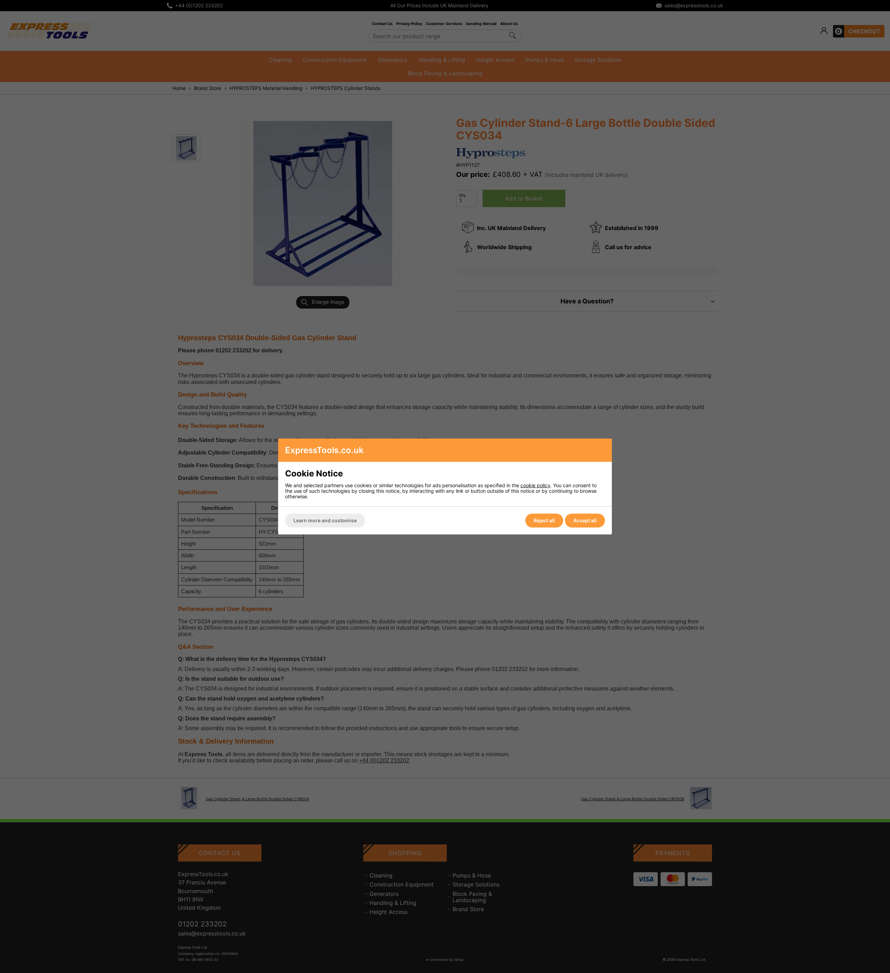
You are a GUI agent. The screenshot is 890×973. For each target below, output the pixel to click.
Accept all (585, 520)
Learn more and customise (325, 520)
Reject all (544, 520)
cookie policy (535, 485)
